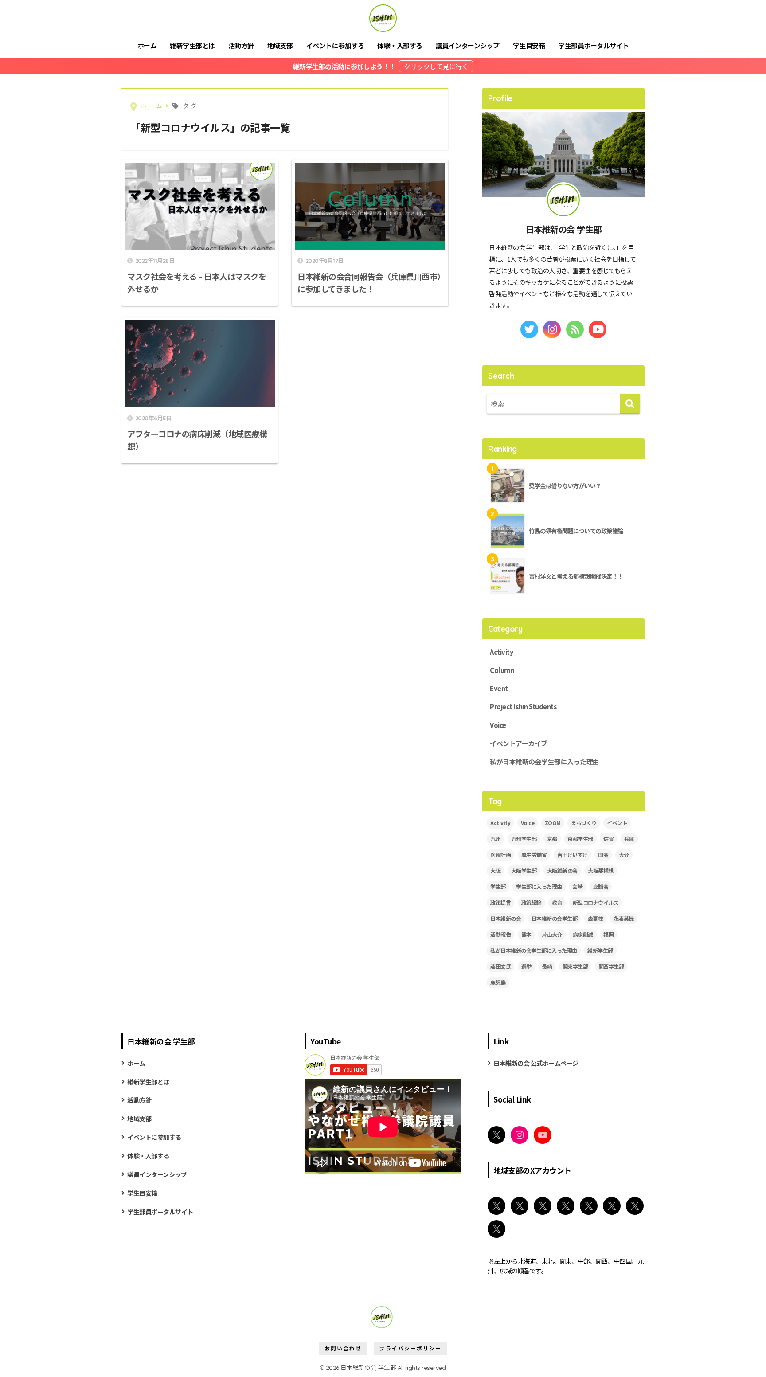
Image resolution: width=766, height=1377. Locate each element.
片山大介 (552, 934)
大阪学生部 (524, 870)
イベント (617, 822)
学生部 (498, 886)
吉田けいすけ (572, 854)
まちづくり (584, 822)
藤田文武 (500, 966)
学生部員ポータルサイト (593, 45)
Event (499, 688)
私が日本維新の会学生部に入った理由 (544, 761)
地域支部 (280, 45)
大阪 (495, 870)
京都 (552, 838)
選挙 (526, 966)
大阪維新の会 (562, 870)
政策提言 (500, 902)
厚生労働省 (534, 854)
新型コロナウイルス (596, 902)
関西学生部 (611, 966)
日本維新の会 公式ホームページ (535, 1063)
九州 (495, 838)
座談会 (601, 886)
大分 (624, 854)
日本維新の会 (505, 918)
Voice (498, 725)
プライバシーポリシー (410, 1348)
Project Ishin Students (523, 706)
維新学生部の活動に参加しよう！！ (345, 66)
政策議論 (531, 902)
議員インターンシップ (468, 45)
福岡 (608, 934)
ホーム (147, 45)
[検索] (630, 404)
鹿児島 (498, 982)
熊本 (526, 934)
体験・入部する (399, 45)
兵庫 (629, 838)
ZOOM (553, 822)
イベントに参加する (335, 45)
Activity (501, 652)
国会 (603, 854)
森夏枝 (595, 918)
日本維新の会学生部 (555, 918)
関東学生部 (575, 966)
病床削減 (583, 934)
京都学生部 (580, 838)
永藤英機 (624, 918)
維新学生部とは (192, 45)
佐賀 (608, 838)
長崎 (547, 966)
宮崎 (577, 886)
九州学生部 (524, 838)
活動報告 (500, 934)
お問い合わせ (343, 1348)
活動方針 (241, 45)
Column (502, 670)
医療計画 (500, 854)
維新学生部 (600, 950)
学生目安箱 (529, 45)
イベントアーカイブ (518, 743)
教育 (557, 902)
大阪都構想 (601, 870)
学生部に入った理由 (539, 886)
